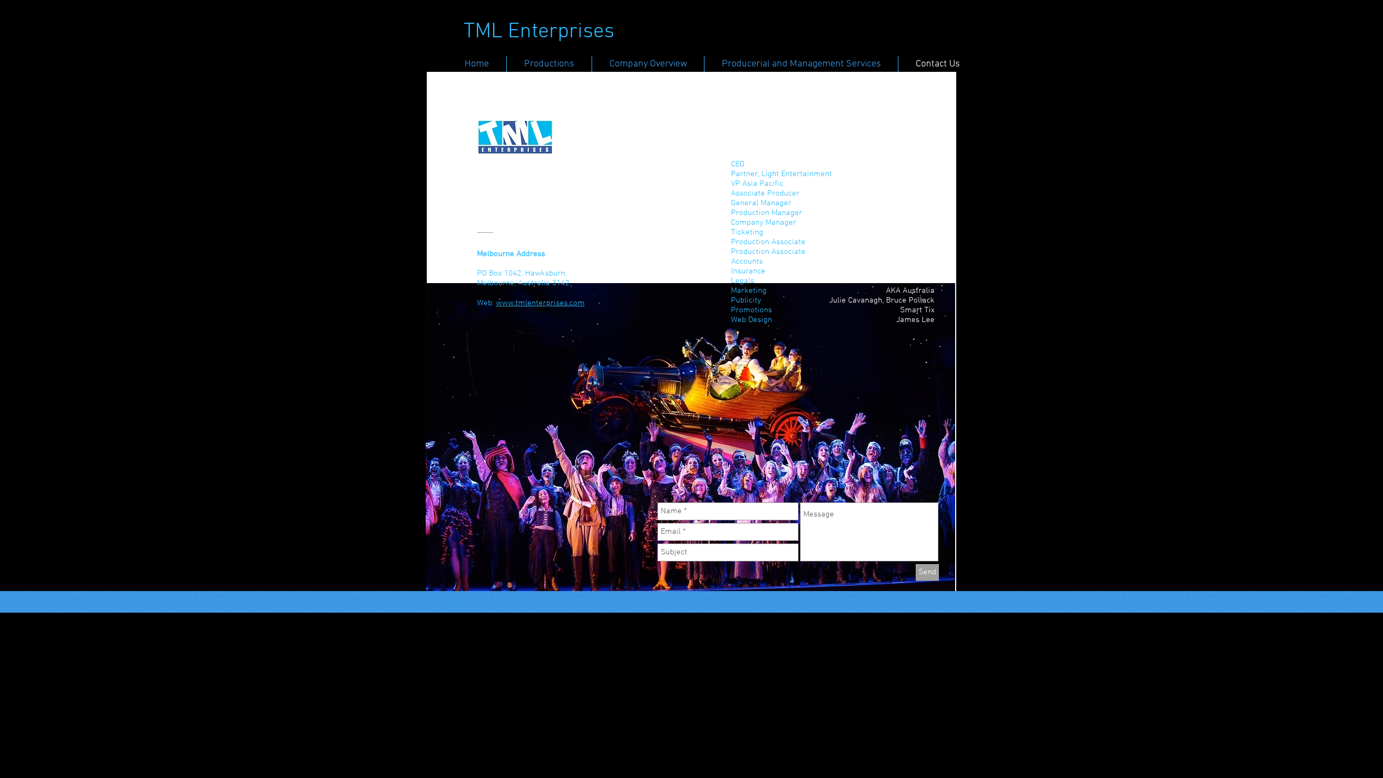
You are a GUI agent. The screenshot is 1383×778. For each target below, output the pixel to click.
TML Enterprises (539, 32)
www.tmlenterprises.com (540, 303)
